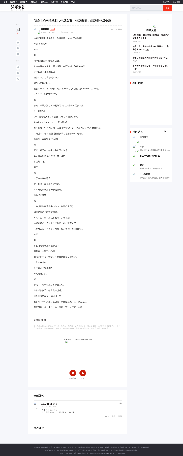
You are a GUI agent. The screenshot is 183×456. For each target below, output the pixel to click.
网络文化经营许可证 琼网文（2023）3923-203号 (122, 447)
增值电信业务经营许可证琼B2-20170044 (88, 447)
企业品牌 (64, 2)
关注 (5, 2)
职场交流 (54, 2)
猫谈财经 (13, 2)
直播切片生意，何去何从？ (151, 168)
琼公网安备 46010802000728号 (61, 447)
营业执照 (120, 450)
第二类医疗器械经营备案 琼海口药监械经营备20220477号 (95, 450)
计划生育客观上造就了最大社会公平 (155, 178)
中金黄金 (40, 66)
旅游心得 (44, 2)
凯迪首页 (176, 2)
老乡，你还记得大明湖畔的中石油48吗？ (151, 58)
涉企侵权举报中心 (131, 450)
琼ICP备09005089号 (41, 447)
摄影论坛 (33, 2)
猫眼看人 (23, 2)
